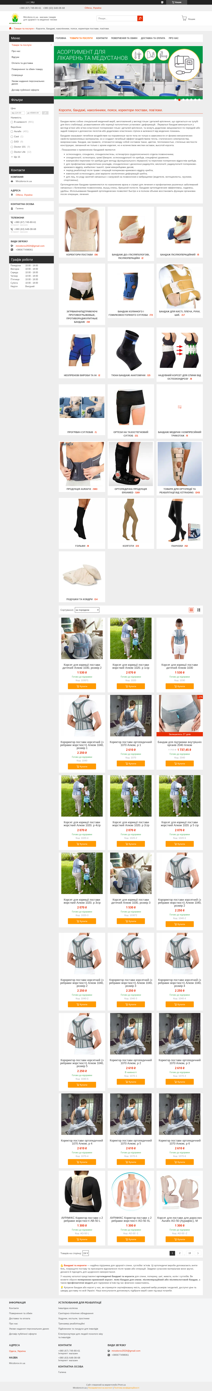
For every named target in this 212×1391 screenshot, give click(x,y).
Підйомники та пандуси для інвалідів (78, 1328)
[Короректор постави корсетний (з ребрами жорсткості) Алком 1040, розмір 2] (180, 873)
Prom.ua (122, 1385)
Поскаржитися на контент (100, 1388)
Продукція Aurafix (79, 489)
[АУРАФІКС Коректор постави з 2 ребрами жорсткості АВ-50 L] (82, 1191)
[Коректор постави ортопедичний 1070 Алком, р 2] (131, 1033)
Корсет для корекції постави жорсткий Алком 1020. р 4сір (82, 824)
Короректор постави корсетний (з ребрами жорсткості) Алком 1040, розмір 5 (82, 1063)
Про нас (174, 38)
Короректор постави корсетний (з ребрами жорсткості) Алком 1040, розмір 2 (179, 902)
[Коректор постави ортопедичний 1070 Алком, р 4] (82, 1114)
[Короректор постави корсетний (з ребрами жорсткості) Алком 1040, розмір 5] (82, 1033)
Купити (83, 686)
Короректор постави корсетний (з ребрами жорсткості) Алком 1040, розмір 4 (179, 983)
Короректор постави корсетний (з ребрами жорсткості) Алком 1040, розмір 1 (82, 745)
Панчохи (177, 546)
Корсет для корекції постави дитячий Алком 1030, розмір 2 (82, 666)
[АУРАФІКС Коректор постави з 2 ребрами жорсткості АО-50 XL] (131, 1191)
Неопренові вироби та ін (80, 375)
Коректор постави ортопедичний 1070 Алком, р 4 (82, 1142)
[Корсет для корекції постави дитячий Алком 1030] (180, 638)
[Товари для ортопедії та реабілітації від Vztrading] (179, 464)
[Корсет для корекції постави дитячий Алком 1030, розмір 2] (82, 638)
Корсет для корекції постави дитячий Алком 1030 (179, 666)
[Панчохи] (179, 521)
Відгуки (15, 57)
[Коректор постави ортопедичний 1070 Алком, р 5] (131, 1114)
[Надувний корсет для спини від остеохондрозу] (179, 350)
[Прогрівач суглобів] (82, 407)
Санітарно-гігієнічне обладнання (75, 1313)
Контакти (101, 38)
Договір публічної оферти (25, 90)
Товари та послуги (24, 28)
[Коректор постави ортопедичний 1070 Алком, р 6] (180, 1114)
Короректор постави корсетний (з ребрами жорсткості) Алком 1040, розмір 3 (131, 983)
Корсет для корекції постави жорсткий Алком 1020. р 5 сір (180, 824)
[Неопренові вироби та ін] (82, 350)
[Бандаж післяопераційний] (179, 230)
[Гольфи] (82, 521)
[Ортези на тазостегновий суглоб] (130, 407)
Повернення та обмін (124, 38)
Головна (61, 38)
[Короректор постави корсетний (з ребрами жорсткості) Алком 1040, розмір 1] (82, 715)
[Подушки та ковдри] (82, 574)
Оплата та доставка (22, 63)
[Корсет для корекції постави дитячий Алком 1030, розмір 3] (131, 873)
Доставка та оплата (153, 38)
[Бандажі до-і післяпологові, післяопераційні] (130, 230)
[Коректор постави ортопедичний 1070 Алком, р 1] (131, 715)
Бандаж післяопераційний (177, 254)
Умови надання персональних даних (28, 82)
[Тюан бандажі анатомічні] (130, 350)
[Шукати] (140, 18)
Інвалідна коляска (68, 1308)
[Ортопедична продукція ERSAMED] (130, 464)
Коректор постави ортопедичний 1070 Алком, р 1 (131, 744)
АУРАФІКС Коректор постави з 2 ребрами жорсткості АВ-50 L (82, 1219)
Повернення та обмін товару (27, 69)
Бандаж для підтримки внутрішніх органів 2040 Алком (180, 744)
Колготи (128, 546)
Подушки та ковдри (79, 599)
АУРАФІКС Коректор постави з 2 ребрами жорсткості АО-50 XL (131, 1219)
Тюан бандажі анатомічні (128, 375)
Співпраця (17, 75)
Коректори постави (79, 254)
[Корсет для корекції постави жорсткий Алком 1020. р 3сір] (82, 873)
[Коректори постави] (82, 230)
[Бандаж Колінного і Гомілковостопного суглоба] (130, 286)
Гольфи (80, 546)
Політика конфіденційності (126, 1388)
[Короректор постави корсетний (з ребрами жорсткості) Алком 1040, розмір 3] (131, 953)
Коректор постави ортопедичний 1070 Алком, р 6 (180, 1142)
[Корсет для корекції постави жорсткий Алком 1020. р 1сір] (131, 638)
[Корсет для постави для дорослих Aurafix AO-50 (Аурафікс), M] (180, 1191)
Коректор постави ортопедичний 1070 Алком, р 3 (180, 1062)
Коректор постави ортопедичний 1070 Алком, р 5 (131, 1142)
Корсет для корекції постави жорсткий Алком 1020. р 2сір (130, 824)
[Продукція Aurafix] (82, 464)
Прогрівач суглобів (80, 432)
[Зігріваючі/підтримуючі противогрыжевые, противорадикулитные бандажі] (82, 286)
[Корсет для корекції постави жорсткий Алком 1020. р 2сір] (131, 796)
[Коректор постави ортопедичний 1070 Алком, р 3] (180, 1033)
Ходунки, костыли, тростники (73, 1318)
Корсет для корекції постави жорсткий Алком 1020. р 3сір (82, 901)
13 (189, 1253)
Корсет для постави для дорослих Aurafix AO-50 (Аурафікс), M (179, 1219)
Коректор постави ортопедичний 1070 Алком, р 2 (131, 1062)
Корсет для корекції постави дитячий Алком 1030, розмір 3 (130, 901)
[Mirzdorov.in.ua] (15, 18)
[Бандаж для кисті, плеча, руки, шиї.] (179, 286)
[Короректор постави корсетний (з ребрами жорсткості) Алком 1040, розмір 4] (180, 953)
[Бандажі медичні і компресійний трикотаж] (179, 407)
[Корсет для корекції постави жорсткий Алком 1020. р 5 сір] (180, 796)
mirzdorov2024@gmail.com (30, 246)
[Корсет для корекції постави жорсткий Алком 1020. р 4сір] (82, 796)
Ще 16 (17, 157)
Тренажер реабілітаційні (71, 1323)
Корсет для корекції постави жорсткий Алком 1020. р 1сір (130, 666)
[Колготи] (130, 521)
